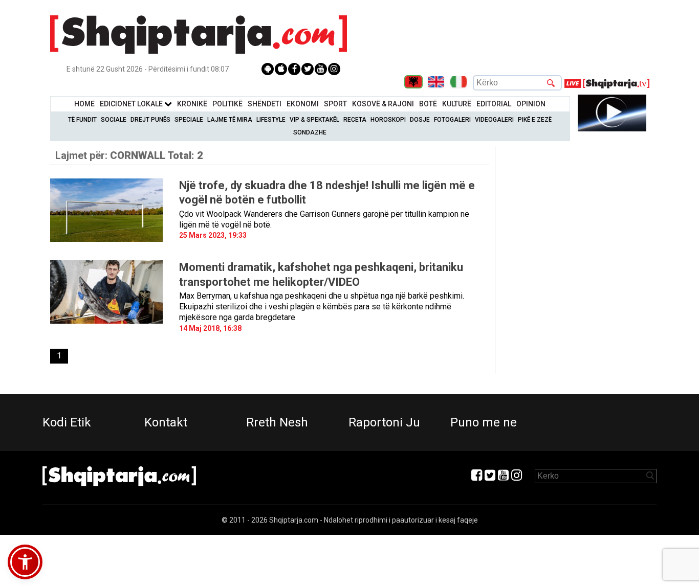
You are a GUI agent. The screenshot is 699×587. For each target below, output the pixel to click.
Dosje (420, 119)
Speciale (188, 119)
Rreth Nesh (277, 422)
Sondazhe (309, 132)
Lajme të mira (229, 119)
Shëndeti (264, 104)
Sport (335, 104)
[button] (25, 562)
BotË (428, 104)
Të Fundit (82, 119)
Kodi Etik (66, 422)
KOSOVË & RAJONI (383, 104)
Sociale (113, 119)
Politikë (227, 104)
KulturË (456, 104)
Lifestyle (271, 119)
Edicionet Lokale (132, 104)
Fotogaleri (452, 119)
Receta (354, 119)
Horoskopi (388, 119)
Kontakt (165, 422)
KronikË (192, 104)
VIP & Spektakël (314, 119)
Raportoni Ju (384, 422)
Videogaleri (494, 119)
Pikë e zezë (535, 119)
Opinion (530, 104)
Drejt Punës (150, 119)
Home (84, 104)
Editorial (493, 104)
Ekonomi (303, 104)
